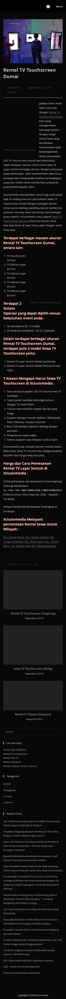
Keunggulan (9, 790)
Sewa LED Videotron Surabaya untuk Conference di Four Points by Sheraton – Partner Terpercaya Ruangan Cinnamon (31, 845)
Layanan (8, 802)
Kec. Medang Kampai (44, 546)
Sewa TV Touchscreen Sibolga (33, 669)
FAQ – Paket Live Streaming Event (21, 966)
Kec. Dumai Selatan (37, 537)
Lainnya (7, 796)
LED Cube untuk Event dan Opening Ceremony (28, 960)
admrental (13, 87)
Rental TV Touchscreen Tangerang (33, 613)
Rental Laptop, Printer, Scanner (20, 766)
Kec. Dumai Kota (20, 546)
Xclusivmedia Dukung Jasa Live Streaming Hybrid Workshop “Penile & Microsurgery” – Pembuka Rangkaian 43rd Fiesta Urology (30, 899)
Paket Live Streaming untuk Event (21, 972)
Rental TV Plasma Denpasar (33, 714)
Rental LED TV (10, 757)
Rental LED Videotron (15, 749)
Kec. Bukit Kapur (34, 541)
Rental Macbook (12, 761)
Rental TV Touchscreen (15, 753)
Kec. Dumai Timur (13, 537)
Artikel (11, 92)
